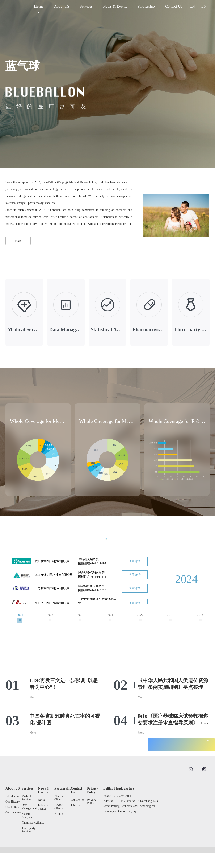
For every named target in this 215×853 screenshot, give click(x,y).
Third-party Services (28, 830)
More (18, 240)
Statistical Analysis (27, 815)
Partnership (146, 6)
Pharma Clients (58, 798)
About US (61, 6)
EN (203, 6)
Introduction (12, 796)
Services (86, 6)
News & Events (115, 6)
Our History (12, 801)
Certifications (12, 812)
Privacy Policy (92, 790)
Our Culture (12, 807)
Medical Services (26, 798)
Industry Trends (43, 807)
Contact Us (173, 6)
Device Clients (58, 806)
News (41, 799)
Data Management (29, 806)
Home (38, 6)
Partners (59, 813)
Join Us (75, 805)
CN (192, 6)
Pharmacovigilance (29, 822)
